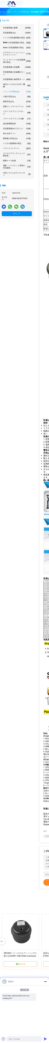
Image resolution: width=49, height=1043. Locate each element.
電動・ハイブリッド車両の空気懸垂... (17, 166)
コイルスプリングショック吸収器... (17, 154)
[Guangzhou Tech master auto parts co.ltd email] (4, 206)
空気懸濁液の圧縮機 (17, 67)
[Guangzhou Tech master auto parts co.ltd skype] (23, 206)
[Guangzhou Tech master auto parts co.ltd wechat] (16, 206)
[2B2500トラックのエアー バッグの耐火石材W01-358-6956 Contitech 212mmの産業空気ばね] (20, 932)
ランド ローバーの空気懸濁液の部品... (17, 61)
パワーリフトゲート (17, 148)
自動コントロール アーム (17, 106)
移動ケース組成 (17, 161)
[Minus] (45, 981)
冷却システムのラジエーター (17, 174)
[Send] (45, 1039)
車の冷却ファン (17, 133)
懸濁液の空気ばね (17, 138)
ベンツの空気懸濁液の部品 (17, 38)
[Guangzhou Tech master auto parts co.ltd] (11, 4)
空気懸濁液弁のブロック (17, 128)
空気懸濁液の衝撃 (17, 28)
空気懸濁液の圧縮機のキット (17, 73)
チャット (17, 214)
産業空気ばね (17, 101)
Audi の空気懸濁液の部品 (17, 47)
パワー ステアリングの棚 (17, 119)
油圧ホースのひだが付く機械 (17, 85)
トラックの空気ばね (17, 91)
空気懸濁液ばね (17, 33)
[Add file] (3, 1039)
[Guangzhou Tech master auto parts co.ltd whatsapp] (10, 206)
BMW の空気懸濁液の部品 (17, 43)
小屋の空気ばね (17, 96)
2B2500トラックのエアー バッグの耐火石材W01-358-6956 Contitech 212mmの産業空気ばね (20, 956)
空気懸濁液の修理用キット (17, 79)
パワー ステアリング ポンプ (17, 112)
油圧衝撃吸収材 (17, 124)
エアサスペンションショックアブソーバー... (17, 53)
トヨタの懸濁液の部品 (17, 143)
